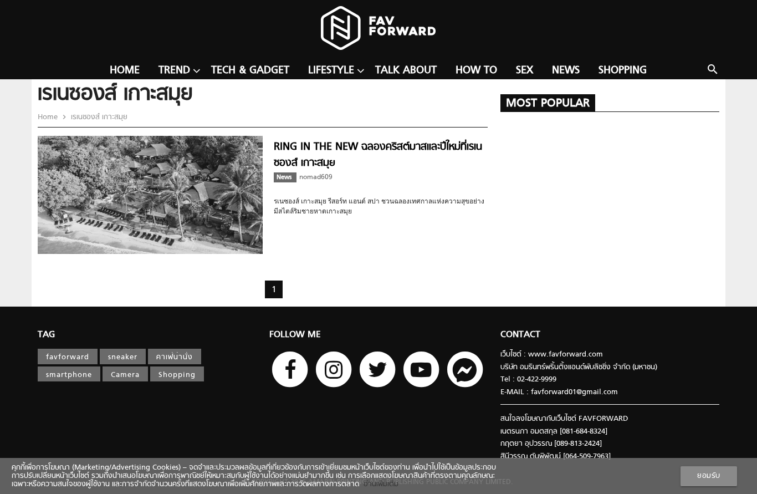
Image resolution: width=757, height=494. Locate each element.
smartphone (69, 375)
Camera (125, 375)
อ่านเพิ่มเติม (378, 484)
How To (476, 71)
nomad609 (316, 177)
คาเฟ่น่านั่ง (174, 357)
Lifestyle (331, 71)
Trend (174, 71)
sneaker (122, 357)
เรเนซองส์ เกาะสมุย (98, 117)
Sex (524, 71)
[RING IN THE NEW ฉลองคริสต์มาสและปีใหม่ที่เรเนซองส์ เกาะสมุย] (150, 252)
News (566, 71)
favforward (67, 357)
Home (125, 71)
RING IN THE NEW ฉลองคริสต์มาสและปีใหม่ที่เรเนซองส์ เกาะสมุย (378, 155)
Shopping (623, 71)
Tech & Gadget (250, 71)
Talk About (406, 71)
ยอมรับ (708, 476)
